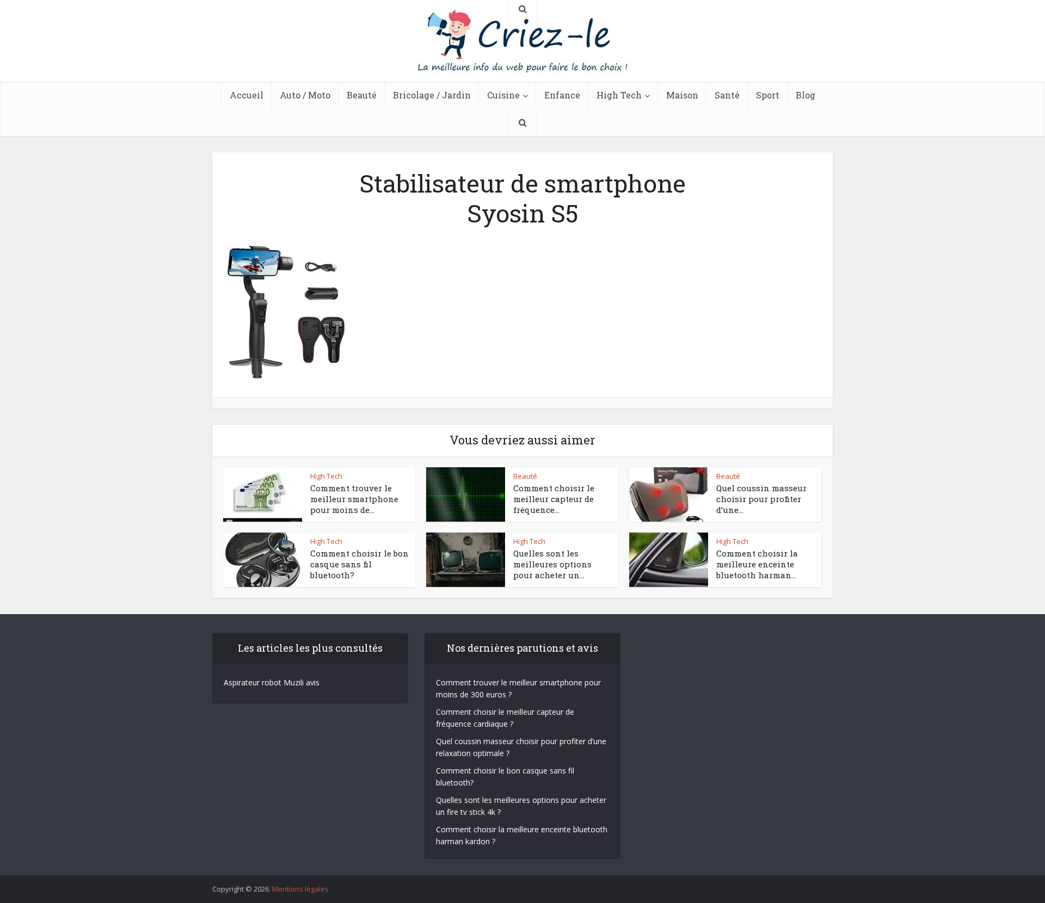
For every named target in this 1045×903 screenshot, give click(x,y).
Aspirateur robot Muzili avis (271, 682)
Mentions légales (300, 889)
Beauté (362, 95)
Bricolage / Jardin (432, 95)
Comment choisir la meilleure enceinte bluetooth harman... (757, 564)
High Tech (619, 95)
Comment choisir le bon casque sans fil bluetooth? (359, 564)
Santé (727, 95)
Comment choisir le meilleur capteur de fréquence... (553, 499)
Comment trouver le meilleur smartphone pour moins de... (354, 499)
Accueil (246, 95)
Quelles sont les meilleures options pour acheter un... (552, 564)
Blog (805, 95)
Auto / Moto (305, 95)
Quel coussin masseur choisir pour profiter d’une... (761, 499)
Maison (682, 95)
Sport (767, 95)
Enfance (562, 95)
